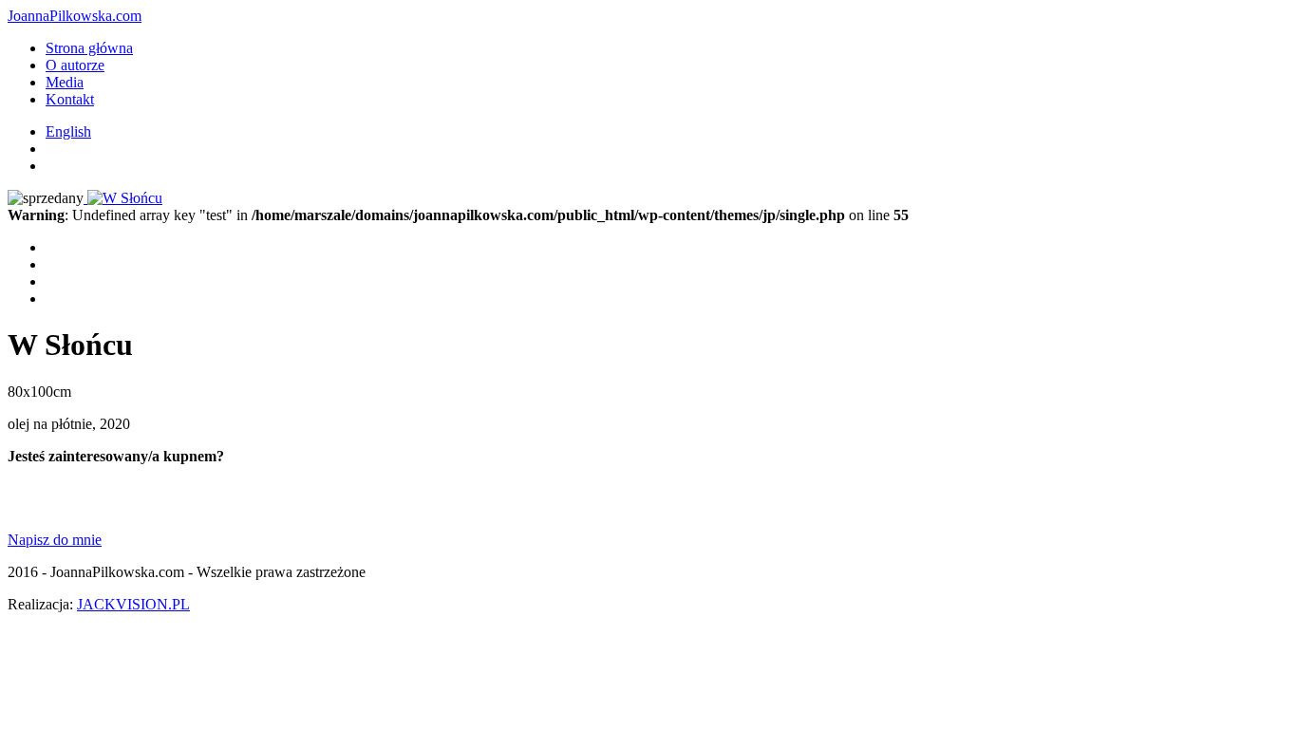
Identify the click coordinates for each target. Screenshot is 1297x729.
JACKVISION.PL (133, 604)
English (68, 131)
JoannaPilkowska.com (74, 16)
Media (65, 82)
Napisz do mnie (55, 540)
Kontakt (70, 99)
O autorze (75, 65)
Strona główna (89, 48)
